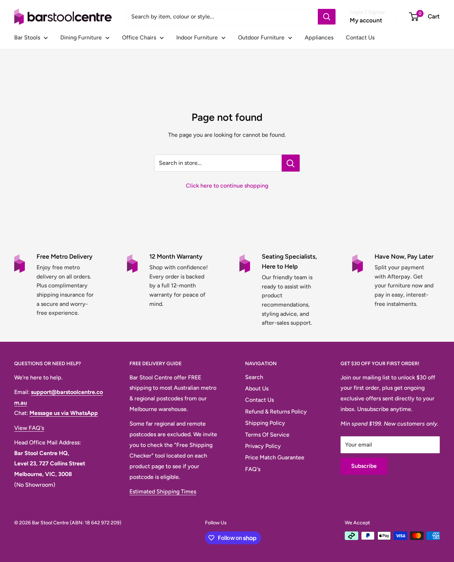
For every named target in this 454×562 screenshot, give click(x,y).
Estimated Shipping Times (162, 491)
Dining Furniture (81, 37)
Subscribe (364, 466)
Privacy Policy (263, 446)
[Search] (327, 17)
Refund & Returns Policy (276, 411)
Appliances (319, 37)
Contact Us (360, 37)
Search (254, 377)
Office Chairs (139, 37)
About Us (256, 388)
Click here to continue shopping (227, 185)
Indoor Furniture (197, 37)
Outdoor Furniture (261, 37)
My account (366, 20)
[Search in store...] (291, 163)
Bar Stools (27, 37)
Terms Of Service (267, 434)
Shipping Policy (265, 423)
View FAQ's (29, 428)
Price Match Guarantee (274, 457)
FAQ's (252, 469)
